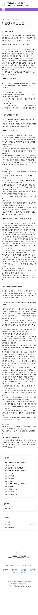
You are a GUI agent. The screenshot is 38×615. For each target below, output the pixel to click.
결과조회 (14, 570)
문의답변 (23, 570)
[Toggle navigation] (3, 9)
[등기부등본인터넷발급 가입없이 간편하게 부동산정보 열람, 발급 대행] (2, 4)
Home (3, 19)
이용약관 (32, 570)
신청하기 (6, 570)
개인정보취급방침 (19, 572)
